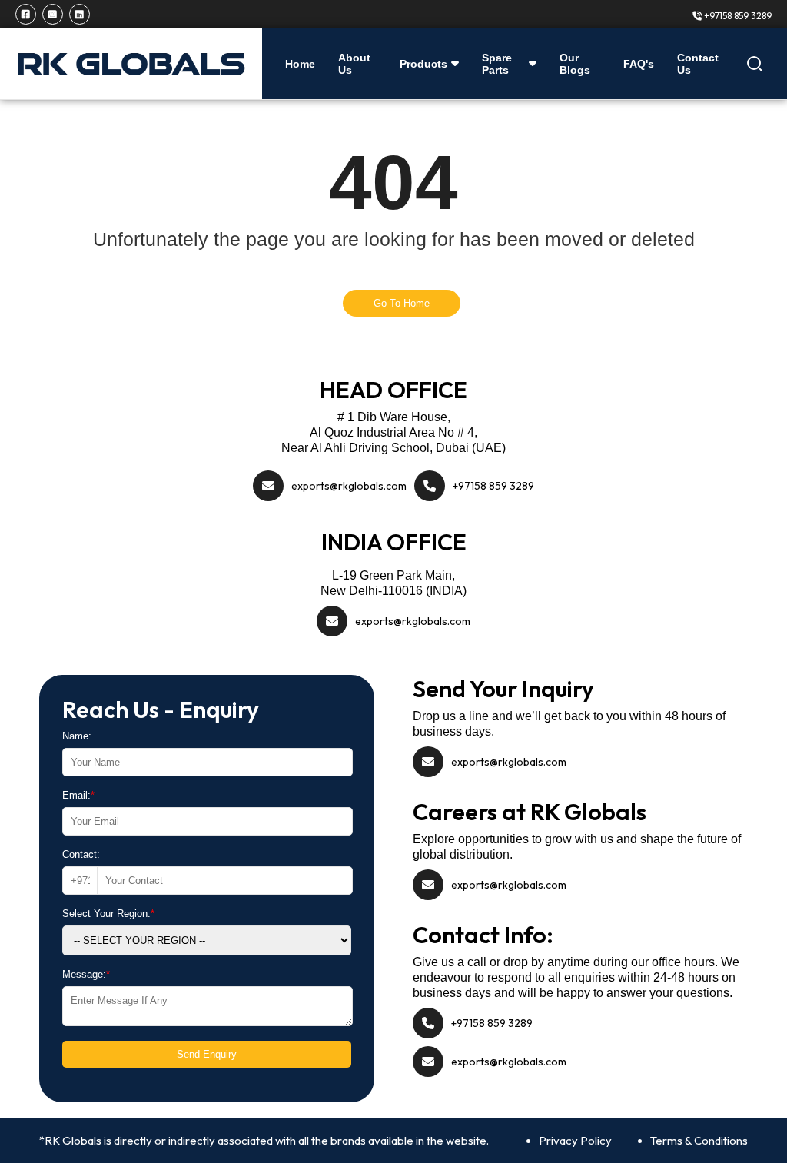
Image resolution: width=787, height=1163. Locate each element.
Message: (86, 974)
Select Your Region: (108, 913)
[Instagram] (52, 14)
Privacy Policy (575, 1140)
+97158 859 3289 (737, 16)
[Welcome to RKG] (131, 64)
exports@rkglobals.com (349, 486)
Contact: (81, 854)
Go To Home (402, 303)
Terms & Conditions (699, 1140)
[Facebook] (25, 14)
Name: (76, 736)
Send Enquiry (207, 1054)
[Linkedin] (79, 14)
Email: (78, 795)
